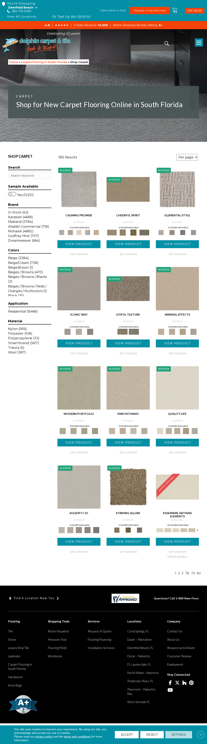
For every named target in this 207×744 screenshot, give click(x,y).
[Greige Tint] (139, 530)
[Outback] (128, 288)
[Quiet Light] (122, 232)
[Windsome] (122, 430)
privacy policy (44, 736)
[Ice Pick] (144, 430)
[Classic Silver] (79, 189)
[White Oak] (177, 288)
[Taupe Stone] (96, 530)
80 (199, 573)
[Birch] (193, 331)
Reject (152, 735)
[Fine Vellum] (96, 232)
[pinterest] (191, 683)
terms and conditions (77, 736)
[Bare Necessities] (84, 430)
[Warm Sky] (128, 486)
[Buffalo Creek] (133, 232)
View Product (78, 244)
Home (13, 62)
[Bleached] (70, 530)
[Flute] (144, 232)
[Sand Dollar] (177, 189)
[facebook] (170, 683)
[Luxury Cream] (79, 331)
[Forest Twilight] (134, 331)
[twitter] (177, 683)
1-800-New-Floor (187, 598)
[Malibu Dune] (79, 288)
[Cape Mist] (193, 232)
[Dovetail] (79, 232)
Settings (178, 735)
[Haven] (73, 430)
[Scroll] (177, 430)
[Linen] (128, 387)
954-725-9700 (80, 17)
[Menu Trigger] (199, 42)
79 (193, 573)
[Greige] (87, 530)
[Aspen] (172, 331)
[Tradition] (186, 430)
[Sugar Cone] (133, 430)
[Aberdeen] (70, 232)
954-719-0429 (21, 11)
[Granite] (182, 331)
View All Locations (21, 16)
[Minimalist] (79, 486)
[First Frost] (128, 189)
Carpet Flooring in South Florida (44, 62)
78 (187, 573)
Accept (127, 735)
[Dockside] (128, 530)
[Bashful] (167, 530)
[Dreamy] (79, 530)
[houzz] (184, 683)
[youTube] (170, 690)
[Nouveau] (184, 530)
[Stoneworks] (87, 232)
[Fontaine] (172, 232)
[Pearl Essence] (168, 430)
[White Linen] (177, 387)
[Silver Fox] (95, 430)
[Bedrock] (182, 232)
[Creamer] (175, 530)
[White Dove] (79, 387)
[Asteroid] (90, 331)
